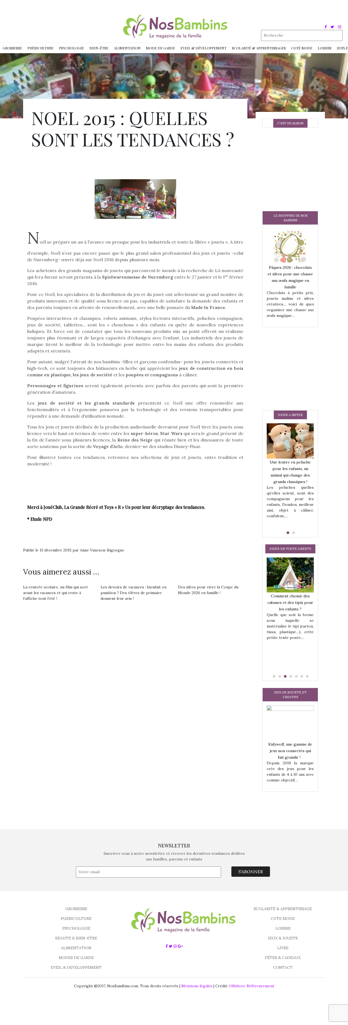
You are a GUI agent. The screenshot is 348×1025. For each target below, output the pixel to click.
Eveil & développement (203, 48)
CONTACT (283, 967)
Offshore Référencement (251, 985)
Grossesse (12, 48)
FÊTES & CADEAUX (283, 957)
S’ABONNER (250, 871)
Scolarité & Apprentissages (259, 48)
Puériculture (40, 48)
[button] (287, 532)
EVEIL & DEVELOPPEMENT (76, 967)
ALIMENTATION (76, 947)
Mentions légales (196, 985)
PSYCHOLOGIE (76, 928)
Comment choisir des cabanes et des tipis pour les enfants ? (290, 602)
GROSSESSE (76, 908)
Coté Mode (301, 48)
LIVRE (282, 947)
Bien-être (98, 48)
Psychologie (71, 48)
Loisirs (324, 48)
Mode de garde (160, 48)
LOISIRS (282, 928)
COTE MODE (283, 918)
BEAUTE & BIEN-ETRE (76, 938)
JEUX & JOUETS (283, 938)
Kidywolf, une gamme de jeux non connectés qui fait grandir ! (290, 751)
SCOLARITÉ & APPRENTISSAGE (283, 908)
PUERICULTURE (76, 918)
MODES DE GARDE (76, 957)
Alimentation (127, 48)
